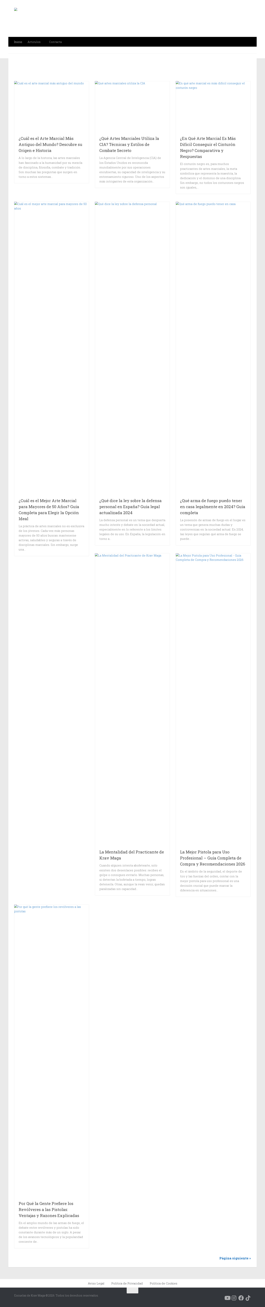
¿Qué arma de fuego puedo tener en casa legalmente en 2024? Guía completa (212, 506)
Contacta (55, 42)
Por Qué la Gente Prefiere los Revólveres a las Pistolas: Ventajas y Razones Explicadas (49, 1209)
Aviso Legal (96, 1283)
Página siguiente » (235, 1258)
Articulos (34, 42)
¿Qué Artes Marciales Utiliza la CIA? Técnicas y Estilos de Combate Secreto (129, 144)
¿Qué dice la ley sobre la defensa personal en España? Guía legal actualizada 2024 (130, 506)
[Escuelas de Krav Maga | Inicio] (57, 18)
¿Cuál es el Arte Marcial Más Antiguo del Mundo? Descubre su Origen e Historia (50, 144)
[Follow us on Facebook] (241, 1298)
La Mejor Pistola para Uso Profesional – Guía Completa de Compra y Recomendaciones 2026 (212, 858)
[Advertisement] (113, 70)
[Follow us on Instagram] (234, 1298)
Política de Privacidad (127, 1283)
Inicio (18, 42)
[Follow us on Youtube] (227, 1298)
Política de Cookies (163, 1283)
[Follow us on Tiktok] (248, 1298)
